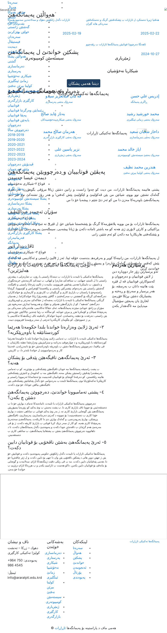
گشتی (12, 17)
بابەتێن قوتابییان (18, 120)
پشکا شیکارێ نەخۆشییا (23, 213)
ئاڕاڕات (60, 628)
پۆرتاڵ (12, 262)
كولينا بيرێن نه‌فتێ (20, 86)
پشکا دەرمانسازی (20, 203)
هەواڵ (77, 553)
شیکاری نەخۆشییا (19, 76)
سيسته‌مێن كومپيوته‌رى (23, 91)
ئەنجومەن (79, 567)
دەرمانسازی (16, 66)
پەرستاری (14, 71)
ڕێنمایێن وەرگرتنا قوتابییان (26, 110)
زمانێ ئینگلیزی (18, 81)
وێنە (10, 184)
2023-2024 (16, 159)
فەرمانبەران (16, 238)
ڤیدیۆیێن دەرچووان (20, 164)
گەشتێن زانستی (19, 27)
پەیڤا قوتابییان (17, 115)
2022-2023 (16, 154)
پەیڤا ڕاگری (16, 189)
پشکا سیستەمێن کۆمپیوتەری (27, 198)
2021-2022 (16, 149)
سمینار (12, 22)
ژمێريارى (14, 96)
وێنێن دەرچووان (18, 169)
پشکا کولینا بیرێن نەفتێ (24, 223)
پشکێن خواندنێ (18, 247)
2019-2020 (16, 140)
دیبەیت (12, 47)
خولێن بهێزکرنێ (18, 32)
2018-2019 (16, 135)
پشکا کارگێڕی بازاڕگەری (25, 233)
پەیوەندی (14, 257)
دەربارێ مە (15, 252)
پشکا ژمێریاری (18, 228)
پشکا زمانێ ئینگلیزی (22, 218)
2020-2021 (16, 145)
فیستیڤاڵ (14, 42)
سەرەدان (14, 37)
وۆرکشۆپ (15, 51)
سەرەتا (12, 2)
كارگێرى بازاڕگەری (21, 100)
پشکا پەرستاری (18, 208)
